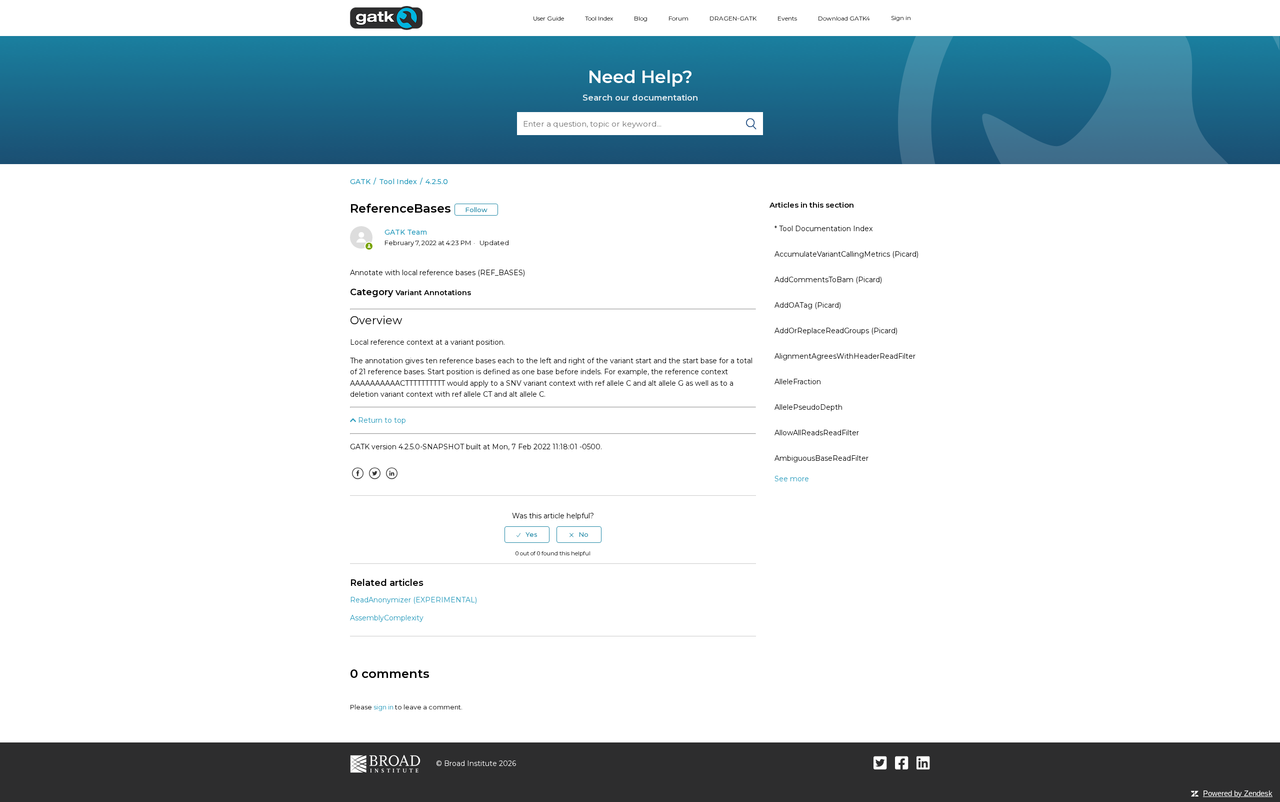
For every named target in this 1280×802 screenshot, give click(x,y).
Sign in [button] (901, 18)
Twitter (374, 480)
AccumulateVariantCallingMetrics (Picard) (846, 254)
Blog (641, 18)
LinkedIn (391, 480)
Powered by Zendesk (1237, 793)
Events (787, 18)
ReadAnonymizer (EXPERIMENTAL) (413, 599)
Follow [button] (476, 210)
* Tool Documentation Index (823, 228)
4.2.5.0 (437, 181)
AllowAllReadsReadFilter (816, 432)
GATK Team (405, 232)
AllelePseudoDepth (808, 407)
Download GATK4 (844, 18)
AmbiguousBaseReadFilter (821, 458)
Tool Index (599, 18)
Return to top (381, 420)
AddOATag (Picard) (807, 305)
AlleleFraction (797, 381)
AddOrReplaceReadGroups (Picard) (836, 330)
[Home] (386, 17)
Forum (678, 18)
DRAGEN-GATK (733, 18)
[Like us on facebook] (901, 762)
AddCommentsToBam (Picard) (828, 279)
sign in (384, 707)
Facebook (357, 480)
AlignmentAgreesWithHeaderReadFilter (845, 356)
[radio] (527, 534)
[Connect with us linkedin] (923, 762)
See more (791, 478)
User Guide (548, 18)
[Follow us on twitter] (880, 762)
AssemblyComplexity (387, 617)
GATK (360, 181)
